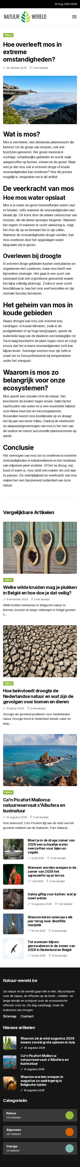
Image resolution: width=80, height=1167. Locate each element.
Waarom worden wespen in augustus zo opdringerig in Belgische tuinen (42, 1081)
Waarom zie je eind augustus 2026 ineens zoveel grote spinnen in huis (48, 1040)
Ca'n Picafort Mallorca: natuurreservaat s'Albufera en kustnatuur (34, 805)
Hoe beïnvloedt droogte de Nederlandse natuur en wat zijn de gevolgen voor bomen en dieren (38, 696)
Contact (27, 1016)
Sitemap (9, 1016)
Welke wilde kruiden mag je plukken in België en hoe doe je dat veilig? (40, 590)
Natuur (8, 35)
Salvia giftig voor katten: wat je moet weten (52, 896)
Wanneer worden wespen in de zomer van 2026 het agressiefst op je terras (52, 871)
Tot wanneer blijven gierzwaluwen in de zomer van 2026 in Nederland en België (51, 946)
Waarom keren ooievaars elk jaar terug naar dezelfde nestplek (50, 921)
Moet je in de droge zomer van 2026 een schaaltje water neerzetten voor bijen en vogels (51, 846)
